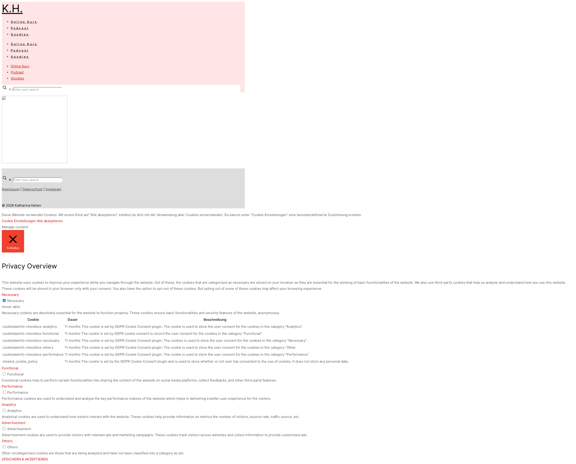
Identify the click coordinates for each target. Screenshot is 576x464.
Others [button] (7, 441)
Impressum (11, 189)
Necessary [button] (10, 294)
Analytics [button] (9, 404)
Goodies (17, 78)
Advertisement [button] (13, 423)
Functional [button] (10, 368)
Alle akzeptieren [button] (50, 221)
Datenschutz (32, 189)
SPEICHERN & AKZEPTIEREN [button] (25, 459)
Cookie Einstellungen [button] (19, 221)
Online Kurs (20, 66)
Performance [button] (12, 386)
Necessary (15, 301)
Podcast (17, 72)
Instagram (53, 189)
